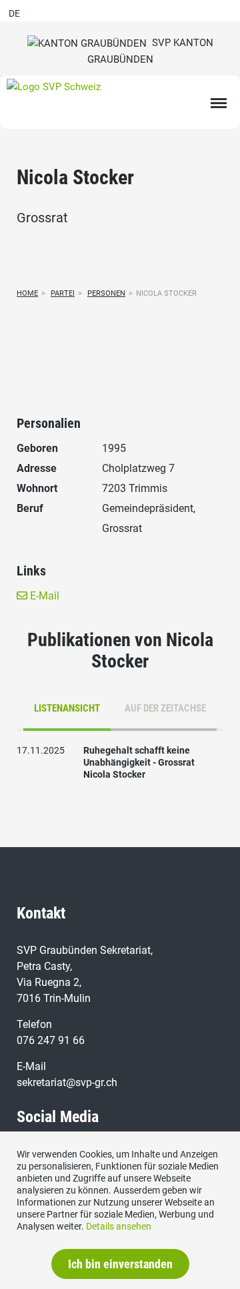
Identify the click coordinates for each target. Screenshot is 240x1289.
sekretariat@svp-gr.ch (67, 1082)
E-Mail (43, 595)
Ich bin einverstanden (120, 1264)
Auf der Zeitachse (165, 708)
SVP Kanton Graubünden (150, 51)
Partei (63, 293)
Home (27, 293)
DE (14, 13)
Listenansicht (67, 708)
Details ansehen (118, 1226)
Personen (106, 293)
